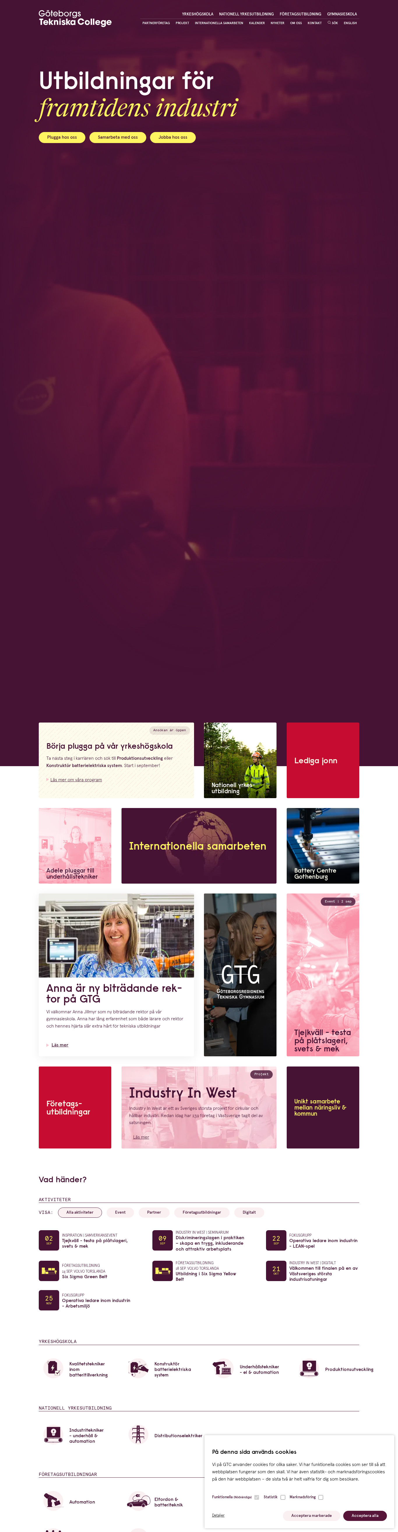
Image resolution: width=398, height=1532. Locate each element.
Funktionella (232, 1497)
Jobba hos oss (173, 137)
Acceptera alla (365, 1516)
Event (120, 1212)
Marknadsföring (303, 1497)
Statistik (271, 1497)
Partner (154, 1212)
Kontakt (315, 23)
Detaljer (218, 1515)
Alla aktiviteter (80, 1212)
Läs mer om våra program (76, 779)
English (350, 23)
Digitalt (249, 1212)
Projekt (182, 23)
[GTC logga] (75, 19)
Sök (334, 23)
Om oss (296, 23)
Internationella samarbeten (219, 23)
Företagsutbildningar (202, 1212)
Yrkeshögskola (197, 14)
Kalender (257, 23)
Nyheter (277, 23)
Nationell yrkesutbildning (246, 14)
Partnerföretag (156, 23)
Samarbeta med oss (118, 137)
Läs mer (60, 1045)
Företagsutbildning (300, 14)
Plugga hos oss (62, 137)
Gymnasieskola (342, 14)
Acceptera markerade (311, 1516)
